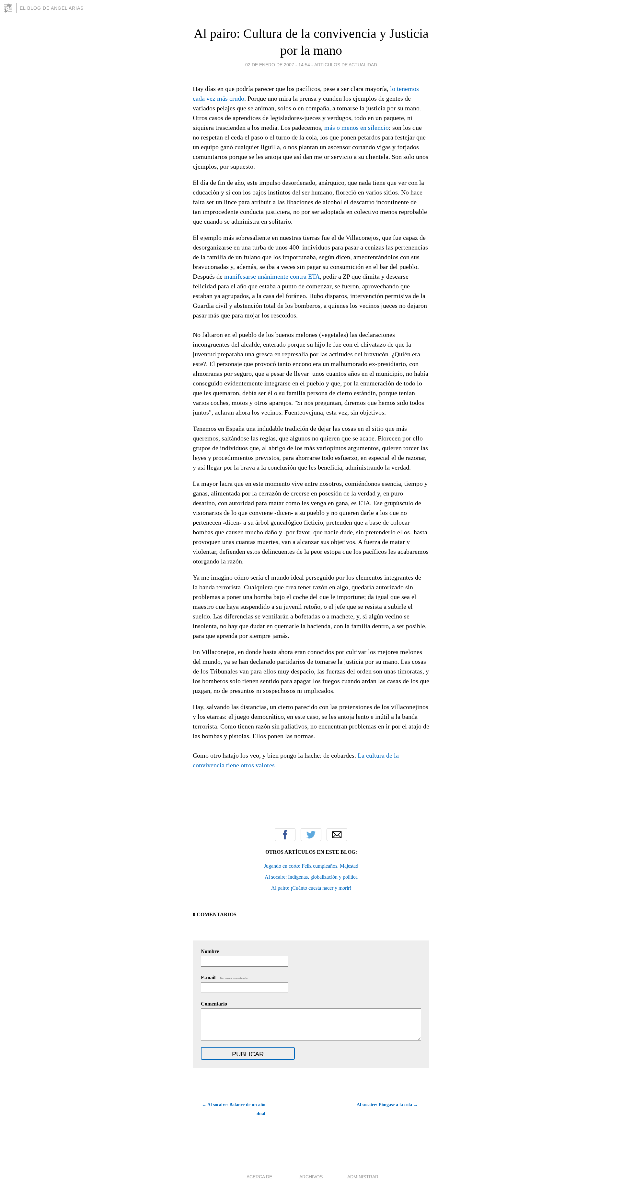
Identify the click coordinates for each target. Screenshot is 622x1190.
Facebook (285, 834)
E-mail (225, 977)
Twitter (311, 834)
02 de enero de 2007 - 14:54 (277, 64)
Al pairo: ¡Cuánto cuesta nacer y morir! (311, 888)
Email (337, 834)
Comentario (214, 1003)
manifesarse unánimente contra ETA (272, 276)
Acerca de (259, 1176)
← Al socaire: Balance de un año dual (233, 1109)
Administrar (362, 1176)
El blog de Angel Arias (52, 8)
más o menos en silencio (356, 127)
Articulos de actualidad (345, 64)
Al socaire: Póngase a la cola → (387, 1104)
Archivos (311, 1176)
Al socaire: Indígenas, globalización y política (311, 877)
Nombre (210, 951)
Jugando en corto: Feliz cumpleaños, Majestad (311, 866)
